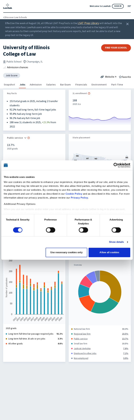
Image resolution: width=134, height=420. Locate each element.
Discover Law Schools (16, 17)
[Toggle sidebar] (129, 6)
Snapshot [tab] (9, 84)
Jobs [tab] (22, 84)
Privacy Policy (79, 197)
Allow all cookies (109, 252)
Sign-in (117, 6)
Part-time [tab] (117, 84)
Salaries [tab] (51, 84)
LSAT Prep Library (88, 23)
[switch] (50, 230)
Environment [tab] (99, 84)
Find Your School (116, 47)
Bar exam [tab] (65, 84)
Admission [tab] (36, 84)
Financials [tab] (81, 84)
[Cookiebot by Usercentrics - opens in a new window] (116, 165)
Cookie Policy (74, 193)
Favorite (126, 77)
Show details (116, 242)
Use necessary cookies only (66, 252)
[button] (89, 93)
